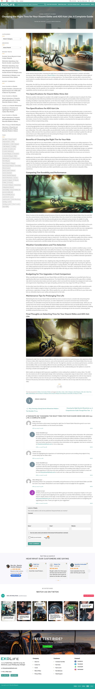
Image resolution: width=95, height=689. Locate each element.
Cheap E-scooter (12, 139)
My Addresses (59, 670)
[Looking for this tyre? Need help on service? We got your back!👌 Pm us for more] (55, 611)
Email (51, 526)
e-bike (12, 141)
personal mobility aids (8, 192)
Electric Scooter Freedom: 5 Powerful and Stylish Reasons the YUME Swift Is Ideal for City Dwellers (11, 89)
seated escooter (6, 199)
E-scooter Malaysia (7, 153)
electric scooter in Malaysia (9, 170)
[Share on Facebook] (58, 386)
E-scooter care (12, 148)
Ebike (15, 156)
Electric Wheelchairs (7, 177)
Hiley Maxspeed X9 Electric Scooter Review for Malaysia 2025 (12, 71)
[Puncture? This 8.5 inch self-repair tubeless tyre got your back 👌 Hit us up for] (86, 611)
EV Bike (4, 182)
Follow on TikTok (88, 595)
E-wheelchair (16, 153)
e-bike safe (83, 392)
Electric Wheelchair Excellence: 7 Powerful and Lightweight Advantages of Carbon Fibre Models (12, 108)
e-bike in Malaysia (15, 144)
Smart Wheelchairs (16, 199)
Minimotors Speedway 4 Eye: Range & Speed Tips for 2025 (10, 66)
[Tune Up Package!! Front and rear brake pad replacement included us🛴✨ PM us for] (71, 611)
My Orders (58, 664)
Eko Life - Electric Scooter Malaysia (16, 566)
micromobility (6, 189)
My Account (58, 667)
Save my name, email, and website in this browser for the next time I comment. (49, 532)
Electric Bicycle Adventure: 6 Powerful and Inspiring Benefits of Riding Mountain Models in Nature (11, 99)
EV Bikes (53, 14)
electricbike (18, 165)
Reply (91, 428)
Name (29, 526)
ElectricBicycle (6, 160)
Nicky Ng (77, 564)
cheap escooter (6, 141)
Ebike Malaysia (62, 4)
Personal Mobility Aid (15, 189)
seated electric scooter (8, 197)
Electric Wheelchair (74, 4)
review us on (15, 575)
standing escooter (7, 204)
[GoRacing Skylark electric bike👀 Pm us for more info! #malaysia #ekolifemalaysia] (39, 611)
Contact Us (37, 664)
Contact (21, 1)
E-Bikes (41, 14)
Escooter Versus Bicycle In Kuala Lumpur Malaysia (11, 57)
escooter (16, 177)
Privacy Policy (38, 673)
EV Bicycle (15, 180)
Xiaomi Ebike (5, 206)
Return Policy (38, 670)
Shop (92, 4)
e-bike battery (6, 144)
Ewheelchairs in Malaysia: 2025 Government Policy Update (11, 76)
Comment (30, 513)
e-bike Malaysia (6, 146)
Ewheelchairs (17, 185)
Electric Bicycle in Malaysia (9, 163)
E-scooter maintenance (8, 151)
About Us (37, 661)
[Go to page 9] (60, 580)
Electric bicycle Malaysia (8, 165)
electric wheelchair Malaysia (9, 175)
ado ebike (5, 139)
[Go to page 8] (59, 580)
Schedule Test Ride (60, 661)
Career (36, 667)
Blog (17, 1)
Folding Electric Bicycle (8, 187)
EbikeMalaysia (6, 158)
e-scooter (5, 148)
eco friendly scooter (15, 158)
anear (35, 564)
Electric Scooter (52, 4)
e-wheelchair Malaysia (8, 156)
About (12, 1)
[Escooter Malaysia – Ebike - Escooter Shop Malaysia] (8, 4)
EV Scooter (10, 182)
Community (47, 14)
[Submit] (45, 4)
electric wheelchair (7, 172)
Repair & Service (85, 4)
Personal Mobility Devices (8, 194)
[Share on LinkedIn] (61, 386)
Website (73, 526)
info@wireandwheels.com (44, 444)
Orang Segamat (58, 564)
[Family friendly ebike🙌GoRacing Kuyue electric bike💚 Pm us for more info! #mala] (8, 611)
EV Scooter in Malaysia (8, 185)
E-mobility (13, 146)
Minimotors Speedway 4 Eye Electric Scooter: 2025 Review (10, 62)
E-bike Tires (88, 392)
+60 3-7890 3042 (7, 671)
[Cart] (89, 1)
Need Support (59, 673)
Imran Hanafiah (56, 21)
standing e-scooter (7, 201)
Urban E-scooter (16, 204)
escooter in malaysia (7, 180)
